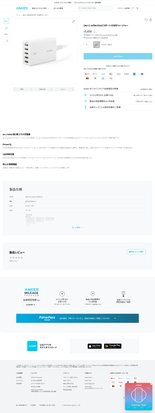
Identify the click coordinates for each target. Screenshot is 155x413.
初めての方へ (67, 380)
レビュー (63, 89)
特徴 (21, 89)
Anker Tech (88, 380)
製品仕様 (42, 89)
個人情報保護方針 (21, 405)
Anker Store (88, 377)
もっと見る (76, 227)
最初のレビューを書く (136, 252)
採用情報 (19, 383)
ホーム (18, 15)
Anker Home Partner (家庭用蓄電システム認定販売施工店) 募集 (43, 390)
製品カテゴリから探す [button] (39, 8)
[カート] (137, 9)
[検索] (79, 8)
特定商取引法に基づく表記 (47, 405)
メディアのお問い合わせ (38, 383)
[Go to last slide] (14, 51)
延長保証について (96, 304)
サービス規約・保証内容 (70, 387)
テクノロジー (20, 380)
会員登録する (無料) (146, 89)
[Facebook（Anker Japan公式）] (124, 398)
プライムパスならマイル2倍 (108, 35)
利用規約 (33, 405)
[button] (6, 21)
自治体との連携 (35, 387)
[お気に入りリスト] (133, 9)
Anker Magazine (90, 383)
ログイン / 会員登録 (124, 8)
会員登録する (30, 304)
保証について (148, 101)
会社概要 (19, 377)
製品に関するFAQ (68, 383)
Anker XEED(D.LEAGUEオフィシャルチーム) (94, 387)
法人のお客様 (58, 8)
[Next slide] (73, 51)
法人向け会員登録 (36, 380)
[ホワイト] (96, 44)
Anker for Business (36, 377)
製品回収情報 (67, 390)
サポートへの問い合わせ (70, 377)
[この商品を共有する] (150, 20)
